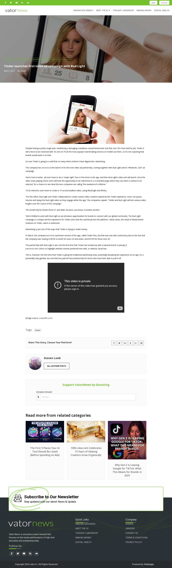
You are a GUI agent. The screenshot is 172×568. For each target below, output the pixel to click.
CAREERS (130, 528)
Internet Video (23, 59)
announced (46, 167)
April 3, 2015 (9, 71)
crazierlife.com (45, 318)
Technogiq (149, 564)
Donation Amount (44, 392)
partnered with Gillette (35, 248)
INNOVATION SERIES (85, 524)
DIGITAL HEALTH (83, 542)
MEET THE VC (82, 528)
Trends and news (65, 59)
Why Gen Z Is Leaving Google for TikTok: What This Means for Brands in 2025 (127, 470)
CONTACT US (132, 533)
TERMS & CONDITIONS (137, 537)
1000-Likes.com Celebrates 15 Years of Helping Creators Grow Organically (86, 451)
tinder (37, 330)
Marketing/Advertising (43, 59)
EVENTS (129, 524)
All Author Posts (56, 366)
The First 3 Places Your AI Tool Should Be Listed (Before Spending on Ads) (45, 451)
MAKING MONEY (83, 537)
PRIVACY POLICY (134, 542)
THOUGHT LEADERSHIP (86, 533)
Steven (23, 71)
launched (50, 235)
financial (9, 59)
